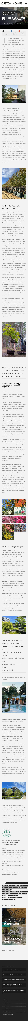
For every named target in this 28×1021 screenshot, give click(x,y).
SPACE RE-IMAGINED (11, 924)
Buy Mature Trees (12, 882)
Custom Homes (7, 12)
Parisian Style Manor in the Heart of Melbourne (15, 974)
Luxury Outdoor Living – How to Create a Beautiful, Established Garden (14, 936)
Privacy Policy (6, 1008)
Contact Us (5, 1001)
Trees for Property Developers (12, 897)
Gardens (16, 12)
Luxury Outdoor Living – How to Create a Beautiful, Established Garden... (13, 940)
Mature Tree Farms (20, 887)
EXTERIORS (8, 933)
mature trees (7, 889)
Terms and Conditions (8, 1014)
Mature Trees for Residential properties (15, 891)
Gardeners (8, 935)
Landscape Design (8, 14)
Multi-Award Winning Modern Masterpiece (14, 969)
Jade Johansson (8, 23)
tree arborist (5, 162)
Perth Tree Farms (21, 893)
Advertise (5, 998)
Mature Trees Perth (8, 893)
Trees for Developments (10, 895)
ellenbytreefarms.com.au (10, 844)
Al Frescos (8, 921)
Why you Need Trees (9, 899)
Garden (15, 921)
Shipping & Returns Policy (8, 1011)
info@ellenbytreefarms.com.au (10, 842)
